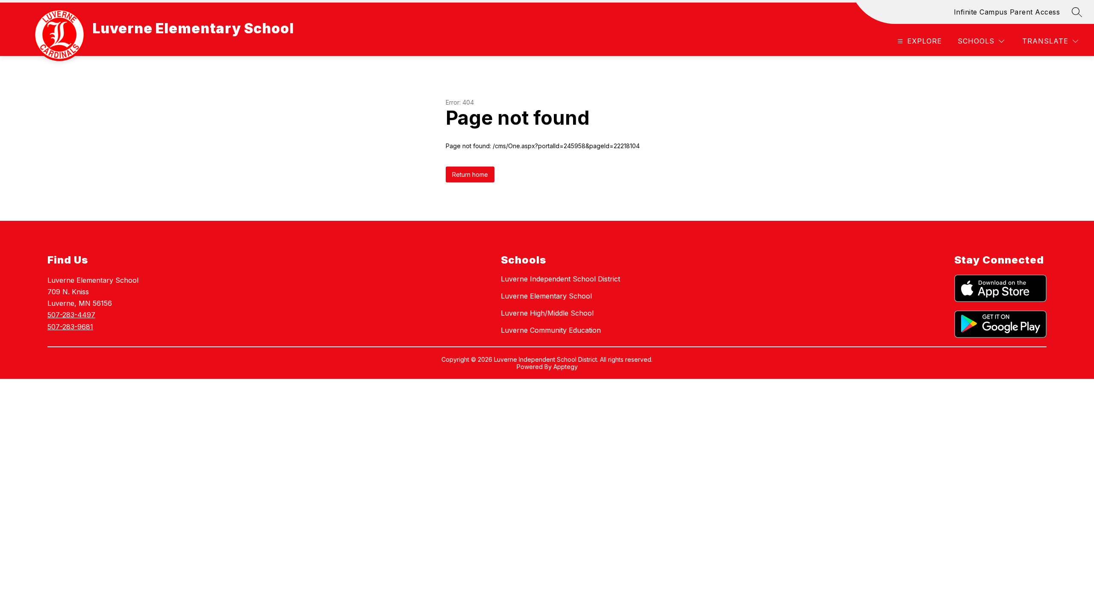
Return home (470, 174)
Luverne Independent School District (560, 279)
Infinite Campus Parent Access (1007, 12)
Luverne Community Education (551, 330)
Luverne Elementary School (546, 296)
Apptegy (565, 366)
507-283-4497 (71, 314)
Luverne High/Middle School (547, 313)
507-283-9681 (70, 326)
